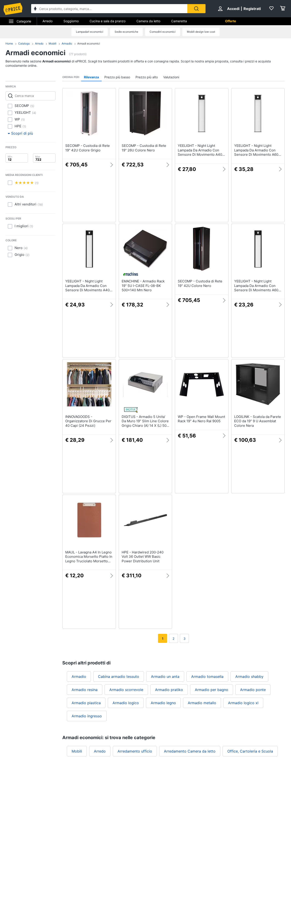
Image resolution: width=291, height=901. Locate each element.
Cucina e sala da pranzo (107, 21)
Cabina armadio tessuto (118, 676)
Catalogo (24, 43)
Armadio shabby (249, 676)
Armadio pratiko (169, 689)
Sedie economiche (126, 31)
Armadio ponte (253, 689)
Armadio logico (126, 703)
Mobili (52, 43)
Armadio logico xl (243, 703)
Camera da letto (148, 21)
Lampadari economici (89, 31)
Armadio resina (85, 689)
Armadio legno (163, 703)
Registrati (252, 8)
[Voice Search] (35, 9)
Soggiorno (71, 21)
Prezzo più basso (117, 77)
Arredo (48, 21)
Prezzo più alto (146, 77)
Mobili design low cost (201, 31)
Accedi (233, 8)
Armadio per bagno (211, 689)
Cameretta (179, 21)
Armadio (67, 43)
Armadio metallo (202, 703)
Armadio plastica (86, 703)
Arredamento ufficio (135, 751)
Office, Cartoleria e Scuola (250, 751)
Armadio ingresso (87, 716)
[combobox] (109, 8)
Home (9, 43)
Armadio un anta (165, 676)
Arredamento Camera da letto (190, 751)
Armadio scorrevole (126, 689)
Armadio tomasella (207, 676)
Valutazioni (171, 77)
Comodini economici (163, 31)
